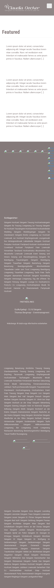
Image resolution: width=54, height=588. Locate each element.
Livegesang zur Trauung (32, 226)
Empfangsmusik (31, 238)
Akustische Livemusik (13, 254)
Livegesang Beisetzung (14, 368)
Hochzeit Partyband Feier (27, 247)
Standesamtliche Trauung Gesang (19, 371)
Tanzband (18, 251)
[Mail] (51, 178)
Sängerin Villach (22, 555)
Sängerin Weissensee (13, 561)
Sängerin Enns (27, 511)
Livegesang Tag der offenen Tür (36, 279)
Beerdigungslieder (25, 266)
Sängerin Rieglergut (12, 577)
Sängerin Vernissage (12, 279)
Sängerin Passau (43, 520)
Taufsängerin (24, 378)
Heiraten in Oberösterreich (26, 288)
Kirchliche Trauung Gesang (38, 368)
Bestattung (18, 431)
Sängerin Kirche (21, 235)
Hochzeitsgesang (23, 390)
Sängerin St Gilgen (13, 539)
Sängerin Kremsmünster (20, 412)
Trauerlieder (9, 269)
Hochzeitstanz (38, 390)
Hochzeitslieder (43, 229)
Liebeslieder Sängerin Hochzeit (36, 241)
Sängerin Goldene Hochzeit (23, 564)
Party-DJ (7, 285)
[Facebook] (51, 149)
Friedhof (13, 434)
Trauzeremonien (43, 387)
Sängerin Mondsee (42, 536)
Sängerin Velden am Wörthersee (28, 552)
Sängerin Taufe (43, 421)
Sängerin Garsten (18, 399)
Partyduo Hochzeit (12, 244)
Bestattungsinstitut (32, 431)
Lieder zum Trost (22, 269)
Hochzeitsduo (29, 251)
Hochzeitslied (31, 229)
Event (47, 390)
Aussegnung (22, 434)
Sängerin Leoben (17, 530)
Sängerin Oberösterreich (14, 502)
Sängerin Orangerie (42, 574)
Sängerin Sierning (11, 406)
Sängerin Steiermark (30, 549)
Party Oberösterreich (25, 574)
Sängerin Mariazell (42, 517)
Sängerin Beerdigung (40, 260)
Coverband (8, 247)
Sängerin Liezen (10, 517)
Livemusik (8, 381)
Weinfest (36, 381)
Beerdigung (45, 431)
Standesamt (9, 390)
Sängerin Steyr (23, 393)
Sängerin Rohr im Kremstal (30, 406)
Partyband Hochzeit (28, 244)
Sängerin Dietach (34, 396)
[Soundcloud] (51, 173)
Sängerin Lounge (27, 282)
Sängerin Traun (26, 514)
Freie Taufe (45, 272)
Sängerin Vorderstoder (25, 421)
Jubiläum (7, 387)
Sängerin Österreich (29, 545)
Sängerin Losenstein (41, 514)
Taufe (14, 387)
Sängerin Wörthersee (40, 555)
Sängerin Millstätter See (14, 558)
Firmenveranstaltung (41, 384)
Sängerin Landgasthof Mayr (31, 577)
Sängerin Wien (29, 524)
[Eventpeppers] (51, 166)
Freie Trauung (10, 393)
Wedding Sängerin (12, 232)
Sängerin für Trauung (12, 226)
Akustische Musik (41, 378)
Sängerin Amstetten (34, 415)
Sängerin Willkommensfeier (37, 424)
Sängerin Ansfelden (12, 524)
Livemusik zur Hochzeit (14, 238)
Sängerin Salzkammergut (30, 542)
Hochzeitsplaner (33, 285)
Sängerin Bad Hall (17, 396)
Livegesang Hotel (29, 428)
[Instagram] (51, 159)
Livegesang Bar (11, 428)
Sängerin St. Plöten (26, 517)
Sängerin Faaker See (33, 561)
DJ (36, 282)
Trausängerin (20, 229)
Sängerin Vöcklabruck (22, 536)
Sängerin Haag (19, 415)
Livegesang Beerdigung (40, 269)
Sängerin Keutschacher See (38, 558)
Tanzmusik (18, 374)
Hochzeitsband (43, 244)
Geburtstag (45, 381)
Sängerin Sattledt (34, 418)
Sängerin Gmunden (12, 511)
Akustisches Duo (42, 251)
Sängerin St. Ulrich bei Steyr (38, 399)
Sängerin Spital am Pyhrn (15, 533)
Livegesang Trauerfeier (13, 272)
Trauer (6, 434)
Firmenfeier (17, 381)
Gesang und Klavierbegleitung (24, 257)
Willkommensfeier (11, 424)
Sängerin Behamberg (41, 403)
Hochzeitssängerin (42, 222)
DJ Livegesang (19, 285)
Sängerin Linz (36, 393)
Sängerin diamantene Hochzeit (17, 276)
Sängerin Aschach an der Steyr (17, 403)
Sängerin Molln (19, 409)
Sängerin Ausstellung (41, 276)
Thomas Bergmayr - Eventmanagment (32, 312)
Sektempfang (25, 384)
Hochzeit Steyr (32, 570)
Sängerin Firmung (11, 282)
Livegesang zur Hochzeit (39, 235)
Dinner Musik (10, 384)
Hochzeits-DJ (44, 282)
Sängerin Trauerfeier (13, 263)
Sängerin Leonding (42, 511)
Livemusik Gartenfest (36, 567)
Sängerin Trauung (27, 222)
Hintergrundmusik (15, 241)
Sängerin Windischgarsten (38, 530)
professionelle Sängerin (26, 387)
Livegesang (29, 374)
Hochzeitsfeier (10, 378)
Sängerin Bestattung (32, 263)
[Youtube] (51, 154)
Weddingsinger (29, 232)
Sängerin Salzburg (27, 520)
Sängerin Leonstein (12, 514)
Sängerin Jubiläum (19, 567)
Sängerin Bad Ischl (12, 520)
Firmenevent (27, 381)
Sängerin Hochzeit (11, 222)
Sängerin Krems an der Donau (29, 527)
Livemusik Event (31, 254)
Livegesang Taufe (31, 272)
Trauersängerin (22, 260)
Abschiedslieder (43, 266)
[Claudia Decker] (22, 7)
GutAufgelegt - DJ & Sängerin (28, 309)
